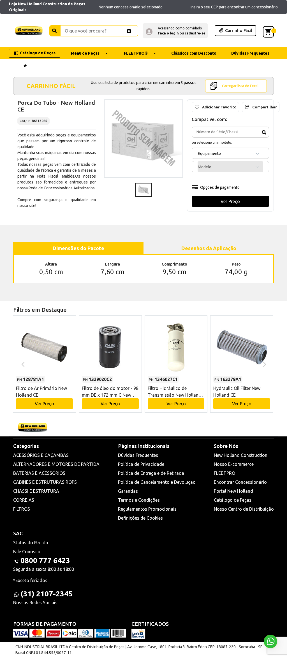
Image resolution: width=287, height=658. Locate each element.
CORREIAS (23, 500)
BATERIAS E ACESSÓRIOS (39, 473)
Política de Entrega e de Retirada (151, 473)
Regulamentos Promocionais (147, 508)
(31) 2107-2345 (46, 594)
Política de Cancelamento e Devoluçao (157, 482)
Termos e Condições (139, 500)
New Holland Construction (240, 455)
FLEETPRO (224, 473)
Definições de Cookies (140, 517)
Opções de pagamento (220, 187)
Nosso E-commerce (234, 464)
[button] (175, 30)
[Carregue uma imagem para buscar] (129, 30)
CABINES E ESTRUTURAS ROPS (45, 482)
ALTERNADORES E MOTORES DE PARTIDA (56, 464)
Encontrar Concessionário (240, 482)
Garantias (128, 491)
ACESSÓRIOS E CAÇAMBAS (41, 455)
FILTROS (21, 508)
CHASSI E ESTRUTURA (36, 491)
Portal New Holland (233, 491)
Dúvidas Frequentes (138, 455)
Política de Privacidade (141, 464)
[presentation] (22, 364)
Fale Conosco (26, 551)
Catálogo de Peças (232, 500)
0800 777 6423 (45, 560)
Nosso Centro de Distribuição (244, 508)
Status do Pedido (30, 542)
